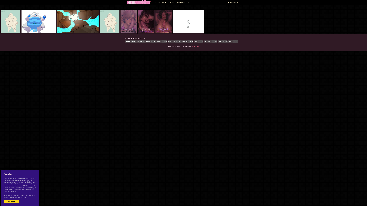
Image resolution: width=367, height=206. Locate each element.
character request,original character (77, 29)
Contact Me (195, 46)
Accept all (11, 201)
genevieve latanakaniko (39, 29)
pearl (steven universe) (10, 29)
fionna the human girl (188, 29)
